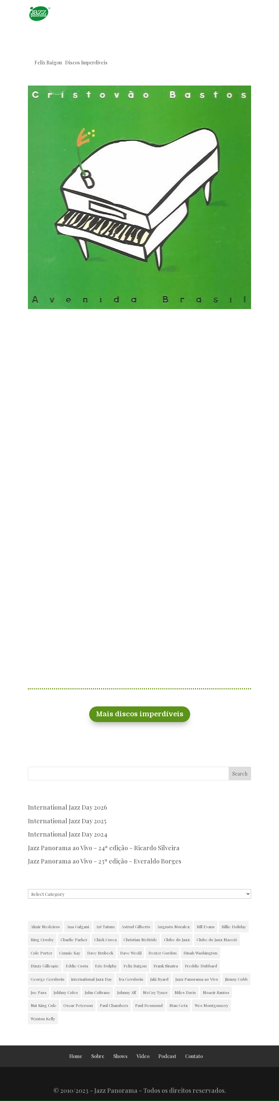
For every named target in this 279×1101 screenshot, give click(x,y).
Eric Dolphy (106, 965)
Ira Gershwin (131, 979)
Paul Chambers (114, 1005)
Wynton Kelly (43, 1018)
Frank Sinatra (165, 965)
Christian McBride (140, 939)
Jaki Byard (159, 979)
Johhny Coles (65, 992)
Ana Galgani (78, 926)
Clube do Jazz (177, 939)
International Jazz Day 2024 (67, 834)
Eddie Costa (77, 965)
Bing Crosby (42, 939)
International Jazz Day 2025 (67, 821)
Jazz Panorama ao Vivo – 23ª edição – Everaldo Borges (104, 861)
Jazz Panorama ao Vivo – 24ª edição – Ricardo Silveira (104, 848)
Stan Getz (178, 1005)
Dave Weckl (131, 952)
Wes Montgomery (211, 1005)
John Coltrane (97, 992)
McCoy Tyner (155, 992)
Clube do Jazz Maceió (217, 939)
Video (142, 1056)
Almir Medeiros (45, 926)
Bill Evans (206, 926)
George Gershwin (47, 979)
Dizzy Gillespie (45, 965)
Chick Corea (105, 939)
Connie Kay (69, 952)
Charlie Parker (74, 939)
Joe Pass (39, 992)
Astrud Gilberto (135, 926)
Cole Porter (41, 952)
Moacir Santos (216, 992)
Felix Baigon (48, 62)
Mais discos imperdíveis (139, 714)
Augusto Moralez (173, 926)
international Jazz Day (91, 979)
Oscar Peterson (78, 1005)
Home (75, 1056)
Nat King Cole (43, 1005)
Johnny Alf (126, 992)
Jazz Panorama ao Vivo (196, 979)
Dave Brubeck (100, 952)
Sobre (97, 1056)
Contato (194, 1056)
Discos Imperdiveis (86, 62)
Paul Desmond (149, 1005)
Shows (120, 1056)
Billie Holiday (233, 926)
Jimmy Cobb (236, 979)
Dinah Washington (200, 952)
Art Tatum (105, 926)
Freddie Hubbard (201, 965)
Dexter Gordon (162, 952)
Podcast (167, 1056)
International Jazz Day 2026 (67, 807)
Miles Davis (185, 992)
